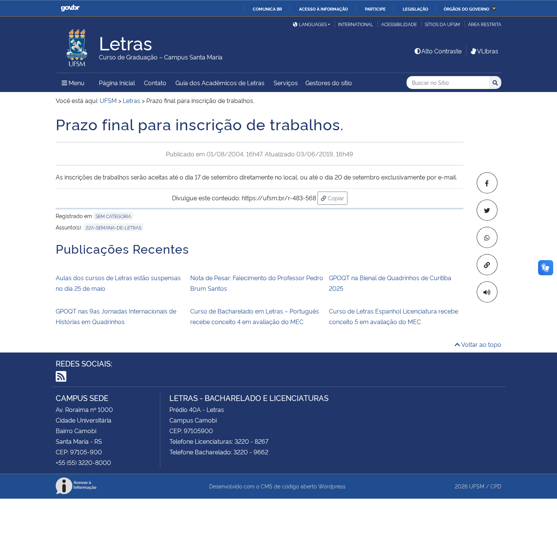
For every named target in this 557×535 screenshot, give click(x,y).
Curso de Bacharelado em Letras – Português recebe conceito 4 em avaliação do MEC (254, 316)
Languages (313, 24)
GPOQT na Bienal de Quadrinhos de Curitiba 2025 (390, 282)
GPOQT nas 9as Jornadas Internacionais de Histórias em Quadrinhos (116, 316)
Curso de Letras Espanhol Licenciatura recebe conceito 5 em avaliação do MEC (393, 316)
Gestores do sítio (328, 82)
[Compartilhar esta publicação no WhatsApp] (487, 237)
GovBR (70, 8)
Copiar (336, 197)
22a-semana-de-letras (113, 227)
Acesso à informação (323, 9)
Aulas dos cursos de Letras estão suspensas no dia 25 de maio (118, 282)
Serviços (286, 82)
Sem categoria (113, 216)
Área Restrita (484, 24)
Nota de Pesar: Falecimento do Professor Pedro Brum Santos (256, 282)
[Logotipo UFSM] (77, 46)
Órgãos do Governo (466, 9)
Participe (375, 9)
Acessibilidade (399, 24)
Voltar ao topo (480, 344)
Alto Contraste (441, 51)
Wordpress (332, 486)
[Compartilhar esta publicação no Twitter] (487, 210)
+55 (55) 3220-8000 (83, 462)
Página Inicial (117, 82)
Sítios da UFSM (442, 24)
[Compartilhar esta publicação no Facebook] (487, 182)
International (355, 24)
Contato (155, 82)
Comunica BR (267, 9)
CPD (495, 486)
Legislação (415, 9)
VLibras (487, 51)
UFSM (476, 486)
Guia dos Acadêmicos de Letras (219, 82)
